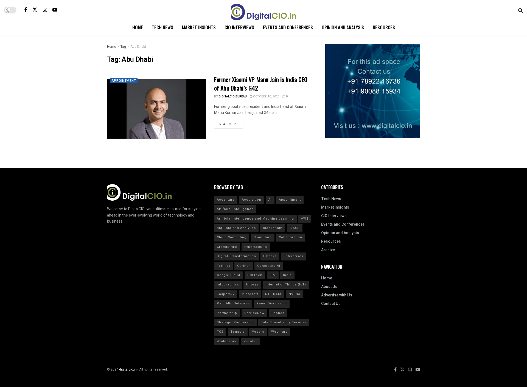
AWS (305, 218)
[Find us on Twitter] (34, 10)
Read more (231, 123)
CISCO (295, 228)
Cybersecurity (256, 247)
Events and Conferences (288, 27)
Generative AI (268, 265)
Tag (123, 46)
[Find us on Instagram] (45, 10)
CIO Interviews (239, 27)
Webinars (279, 331)
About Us (329, 287)
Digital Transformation (236, 256)
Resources (384, 27)
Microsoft (250, 294)
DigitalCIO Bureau (233, 96)
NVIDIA (294, 294)
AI (270, 199)
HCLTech (254, 275)
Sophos (277, 313)
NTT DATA (273, 294)
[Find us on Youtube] (54, 10)
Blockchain (272, 228)
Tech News (162, 27)
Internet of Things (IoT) (286, 284)
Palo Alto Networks (233, 303)
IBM (273, 275)
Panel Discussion (271, 303)
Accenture (226, 199)
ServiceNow (254, 313)
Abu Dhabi (138, 46)
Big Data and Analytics (236, 228)
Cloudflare (263, 237)
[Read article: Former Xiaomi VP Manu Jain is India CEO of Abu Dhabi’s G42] (156, 110)
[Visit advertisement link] (372, 91)
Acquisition (251, 199)
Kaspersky (225, 294)
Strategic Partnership (235, 322)
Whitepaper (227, 341)
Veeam (258, 331)
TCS (220, 331)
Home (137, 27)
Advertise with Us (336, 295)
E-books (270, 256)
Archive (328, 250)
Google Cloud (228, 275)
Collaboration (290, 237)
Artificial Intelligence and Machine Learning (255, 218)
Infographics (228, 284)
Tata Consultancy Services (284, 322)
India (287, 275)
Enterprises (293, 256)
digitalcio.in (128, 369)
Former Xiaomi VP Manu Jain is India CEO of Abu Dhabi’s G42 (260, 83)
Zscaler (250, 341)
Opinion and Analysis (343, 27)
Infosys (252, 284)
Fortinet (223, 265)
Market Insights (199, 27)
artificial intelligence (235, 209)
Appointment (123, 80)
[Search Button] (520, 10)
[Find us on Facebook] (25, 10)
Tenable (238, 331)
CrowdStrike (227, 247)
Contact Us (331, 304)
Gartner (243, 265)
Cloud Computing (231, 237)
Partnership (227, 313)
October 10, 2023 (265, 96)
